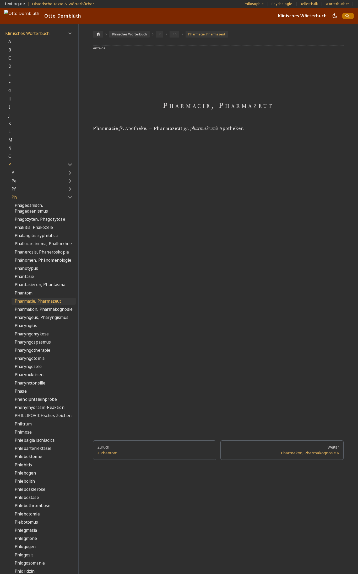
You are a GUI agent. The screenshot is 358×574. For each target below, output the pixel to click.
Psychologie (282, 3)
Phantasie (24, 276)
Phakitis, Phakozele (34, 227)
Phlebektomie (28, 456)
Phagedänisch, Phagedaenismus (31, 208)
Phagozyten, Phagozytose (40, 219)
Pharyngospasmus (33, 342)
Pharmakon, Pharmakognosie (44, 309)
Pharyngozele (28, 366)
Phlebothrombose (32, 505)
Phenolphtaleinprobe (36, 399)
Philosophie (254, 3)
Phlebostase (27, 497)
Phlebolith (25, 481)
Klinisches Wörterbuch (302, 16)
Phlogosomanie (30, 563)
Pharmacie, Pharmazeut (38, 301)
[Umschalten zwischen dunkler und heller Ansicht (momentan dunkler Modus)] (335, 16)
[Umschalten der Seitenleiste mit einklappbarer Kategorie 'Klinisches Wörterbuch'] (69, 33)
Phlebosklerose (30, 489)
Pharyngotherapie (33, 350)
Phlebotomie (27, 514)
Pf (14, 189)
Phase (21, 391)
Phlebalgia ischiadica (35, 440)
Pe (14, 181)
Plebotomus (26, 522)
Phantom (23, 293)
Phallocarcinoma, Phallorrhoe (43, 243)
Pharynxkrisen (29, 374)
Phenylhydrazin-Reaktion (39, 407)
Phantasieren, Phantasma (40, 284)
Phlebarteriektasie (33, 448)
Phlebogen (25, 473)
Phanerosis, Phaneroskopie (42, 252)
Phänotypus (26, 268)
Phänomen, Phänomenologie (43, 260)
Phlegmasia (26, 530)
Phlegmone (26, 538)
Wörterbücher (337, 3)
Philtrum (23, 424)
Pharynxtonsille (30, 383)
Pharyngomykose (32, 334)
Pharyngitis (26, 325)
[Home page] (98, 34)
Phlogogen (25, 546)
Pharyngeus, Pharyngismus (41, 317)
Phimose (23, 432)
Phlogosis (24, 555)
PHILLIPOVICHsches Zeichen (43, 415)
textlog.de (15, 4)
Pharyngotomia (30, 358)
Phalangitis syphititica (36, 235)
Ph (14, 197)
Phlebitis (23, 465)
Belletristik (309, 3)
